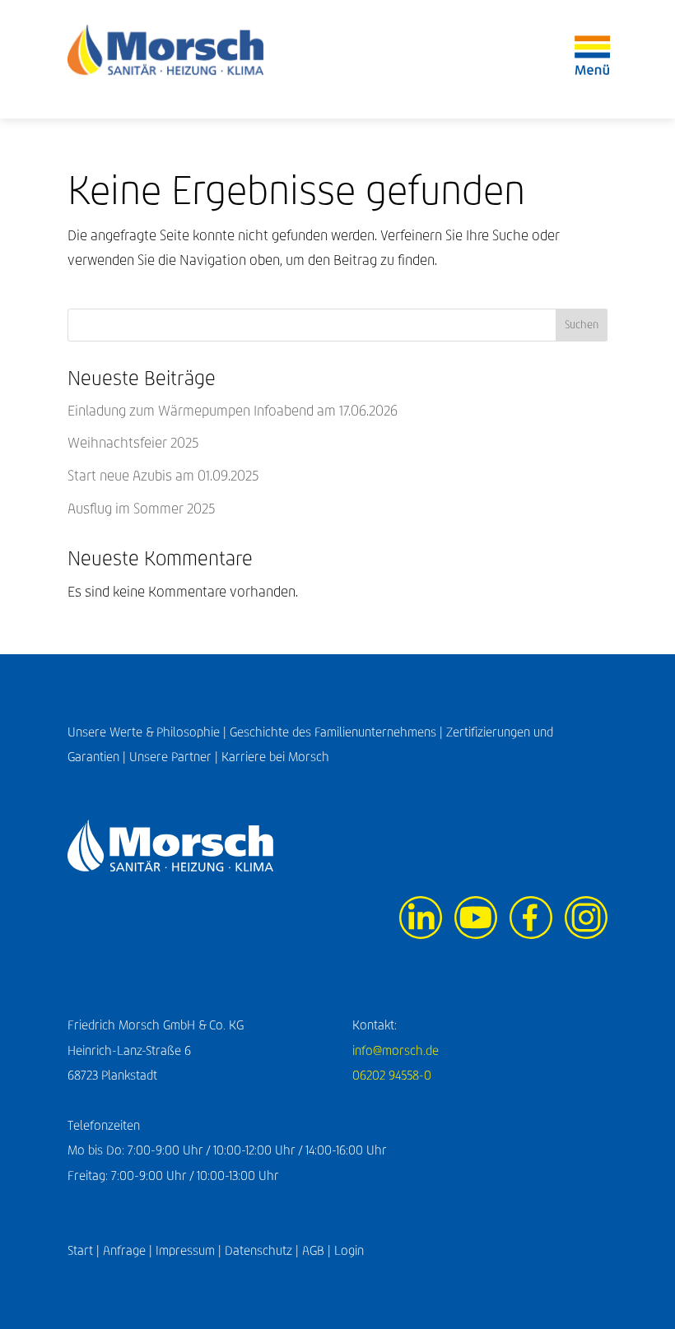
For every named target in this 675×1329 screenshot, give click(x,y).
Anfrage (124, 1250)
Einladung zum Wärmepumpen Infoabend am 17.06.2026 (233, 411)
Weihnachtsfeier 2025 (133, 443)
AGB (313, 1250)
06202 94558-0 (391, 1075)
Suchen (581, 325)
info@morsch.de (395, 1050)
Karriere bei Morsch (275, 756)
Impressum (185, 1250)
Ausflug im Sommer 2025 (141, 509)
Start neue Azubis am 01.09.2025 (163, 476)
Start (80, 1250)
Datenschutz (258, 1250)
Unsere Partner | (175, 756)
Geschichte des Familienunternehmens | (338, 732)
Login (349, 1250)
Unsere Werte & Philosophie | (149, 732)
